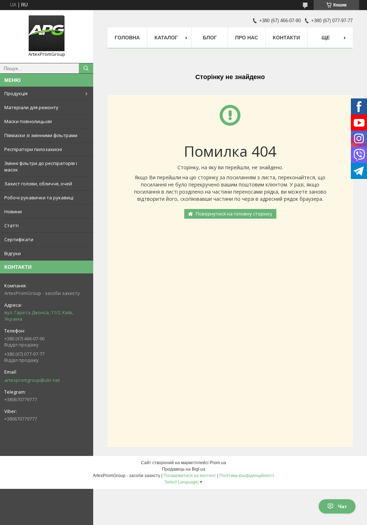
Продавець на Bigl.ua (183, 469)
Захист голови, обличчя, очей (38, 183)
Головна (127, 37)
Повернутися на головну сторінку (234, 213)
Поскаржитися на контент (189, 475)
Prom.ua (218, 462)
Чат (342, 506)
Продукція (16, 93)
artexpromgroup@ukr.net (32, 380)
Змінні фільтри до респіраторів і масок (40, 166)
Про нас (246, 37)
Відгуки (12, 253)
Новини (13, 211)
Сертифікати (18, 239)
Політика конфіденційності (246, 475)
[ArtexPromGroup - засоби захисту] (46, 33)
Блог (210, 37)
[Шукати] (86, 68)
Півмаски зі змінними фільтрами (40, 135)
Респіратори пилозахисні (33, 149)
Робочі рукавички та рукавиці (38, 197)
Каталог (166, 37)
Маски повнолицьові (28, 121)
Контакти (286, 37)
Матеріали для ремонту (31, 107)
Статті (11, 225)
